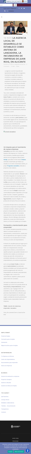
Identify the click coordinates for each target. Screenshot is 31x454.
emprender (7, 308)
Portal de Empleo (5, 336)
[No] (29, 448)
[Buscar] (15, 5)
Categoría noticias (19, 64)
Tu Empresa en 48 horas (7, 356)
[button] (27, 450)
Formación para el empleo (8, 339)
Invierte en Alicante (6, 382)
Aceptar (10, 451)
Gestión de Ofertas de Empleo (9, 385)
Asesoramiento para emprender (9, 362)
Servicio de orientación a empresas (10, 376)
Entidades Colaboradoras (7, 403)
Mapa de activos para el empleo (9, 345)
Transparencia (5, 409)
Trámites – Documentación (8, 406)
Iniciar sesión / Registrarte (10, 8)
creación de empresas (14, 306)
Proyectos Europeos (6, 379)
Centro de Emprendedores (8, 359)
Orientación (4, 342)
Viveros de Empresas (6, 365)
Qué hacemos (4, 396)
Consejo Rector (5, 399)
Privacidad (15, 441)
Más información (19, 451)
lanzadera (13, 308)
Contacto (11, 11)
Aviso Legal (15, 438)
